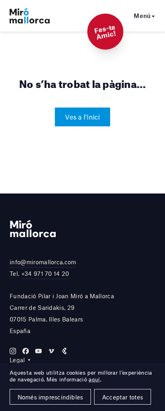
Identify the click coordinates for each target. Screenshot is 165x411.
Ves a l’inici (82, 117)
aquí (94, 379)
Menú (142, 15)
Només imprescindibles (50, 397)
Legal (17, 359)
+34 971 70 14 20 (45, 273)
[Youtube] (38, 351)
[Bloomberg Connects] (64, 351)
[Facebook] (25, 351)
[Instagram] (13, 351)
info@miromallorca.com (43, 261)
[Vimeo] (51, 351)
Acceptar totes (122, 397)
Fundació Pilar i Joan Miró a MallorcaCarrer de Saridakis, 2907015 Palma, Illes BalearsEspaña (62, 313)
